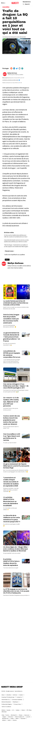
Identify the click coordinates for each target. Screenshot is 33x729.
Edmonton (10, 716)
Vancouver (26, 715)
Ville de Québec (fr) (19, 716)
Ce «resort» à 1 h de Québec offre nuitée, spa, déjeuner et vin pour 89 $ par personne (11, 402)
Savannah (23, 718)
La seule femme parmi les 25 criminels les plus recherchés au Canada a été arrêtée (15, 303)
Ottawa (20, 715)
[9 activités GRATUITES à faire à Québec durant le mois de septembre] (26, 561)
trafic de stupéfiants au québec (14, 254)
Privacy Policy (17, 704)
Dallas (12, 718)
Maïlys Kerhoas (12, 73)
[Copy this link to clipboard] (22, 68)
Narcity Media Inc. (19, 691)
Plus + (7, 259)
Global (23, 710)
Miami (17, 718)
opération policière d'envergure (17, 88)
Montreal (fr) (14, 715)
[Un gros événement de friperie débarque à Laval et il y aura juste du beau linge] (16, 454)
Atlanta (4, 720)
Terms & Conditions (6, 706)
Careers (21, 694)
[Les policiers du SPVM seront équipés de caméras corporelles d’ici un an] (26, 353)
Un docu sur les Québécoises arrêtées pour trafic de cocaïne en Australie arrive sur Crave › (16, 236)
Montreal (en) (5, 718)
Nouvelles (5, 7)
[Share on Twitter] (17, 68)
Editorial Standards (6, 702)
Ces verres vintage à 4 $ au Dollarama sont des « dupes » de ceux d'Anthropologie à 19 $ (15, 386)
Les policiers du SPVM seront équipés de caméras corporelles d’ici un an (11, 354)
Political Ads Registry (7, 704)
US (13, 710)
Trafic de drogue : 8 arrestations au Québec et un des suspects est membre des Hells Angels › (16, 245)
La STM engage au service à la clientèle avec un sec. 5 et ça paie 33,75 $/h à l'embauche (16, 591)
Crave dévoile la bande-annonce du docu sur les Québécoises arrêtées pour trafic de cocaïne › (16, 240)
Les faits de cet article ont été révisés (10, 80)
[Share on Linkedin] (14, 68)
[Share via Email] (20, 68)
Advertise (8, 694)
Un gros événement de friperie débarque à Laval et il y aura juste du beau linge (16, 466)
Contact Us (19, 697)
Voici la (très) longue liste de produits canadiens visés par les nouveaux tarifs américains (11, 319)
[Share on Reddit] (11, 68)
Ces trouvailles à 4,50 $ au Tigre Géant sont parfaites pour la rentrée (11, 437)
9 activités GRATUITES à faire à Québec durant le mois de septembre (11, 562)
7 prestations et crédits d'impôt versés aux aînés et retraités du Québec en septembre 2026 (11, 482)
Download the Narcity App (8, 697)
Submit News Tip (6, 699)
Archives (15, 694)
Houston (15, 720)
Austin (9, 720)
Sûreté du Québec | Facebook (9, 53)
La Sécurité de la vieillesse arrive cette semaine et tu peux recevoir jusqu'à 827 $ (11, 518)
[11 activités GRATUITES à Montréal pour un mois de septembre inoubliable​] (26, 499)
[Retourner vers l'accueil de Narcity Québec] (15, 3)
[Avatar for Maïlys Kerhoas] (4, 264)
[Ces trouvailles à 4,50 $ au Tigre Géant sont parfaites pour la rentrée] (26, 436)
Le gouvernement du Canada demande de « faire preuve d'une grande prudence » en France (11, 337)
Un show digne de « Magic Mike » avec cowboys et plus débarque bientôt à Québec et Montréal (15, 549)
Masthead (15, 702)
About (3, 694)
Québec (17, 710)
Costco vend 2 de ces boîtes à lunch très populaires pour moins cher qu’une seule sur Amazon (11, 420)
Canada (8, 710)
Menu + (3, 3)
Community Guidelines (17, 699)
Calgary (4, 716)
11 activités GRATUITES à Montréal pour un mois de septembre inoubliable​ (10, 501)
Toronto (7, 715)
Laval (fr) (28, 716)
